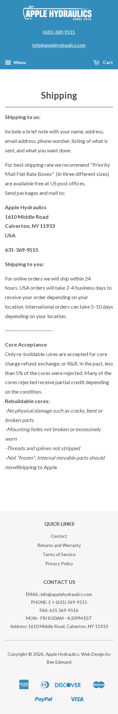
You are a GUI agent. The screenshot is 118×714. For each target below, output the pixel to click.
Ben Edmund (59, 662)
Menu (19, 62)
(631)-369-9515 (59, 32)
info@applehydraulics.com (59, 45)
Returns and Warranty (59, 545)
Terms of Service (59, 554)
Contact (59, 536)
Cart (107, 62)
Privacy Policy (59, 563)
